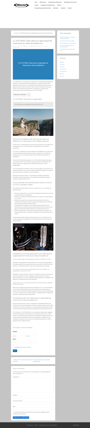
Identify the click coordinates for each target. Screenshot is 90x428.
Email (14, 339)
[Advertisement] (45, 19)
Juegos (36, 5)
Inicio (36, 2)
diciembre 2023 (63, 69)
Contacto (36, 425)
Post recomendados (53, 425)
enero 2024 (62, 66)
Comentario (16, 377)
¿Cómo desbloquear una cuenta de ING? (68, 43)
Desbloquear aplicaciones (55, 2)
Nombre (14, 336)
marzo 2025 (62, 64)
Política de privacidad (43, 425)
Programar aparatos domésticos (43, 8)
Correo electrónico (17, 400)
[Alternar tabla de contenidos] (28, 95)
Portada (16, 33)
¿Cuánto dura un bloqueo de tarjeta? (67, 40)
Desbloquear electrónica (70, 2)
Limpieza (63, 8)
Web (14, 406)
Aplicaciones (43, 2)
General (70, 8)
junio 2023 (62, 76)
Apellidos (27, 336)
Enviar (15, 350)
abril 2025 (62, 62)
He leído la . (23, 347)
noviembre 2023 (63, 71)
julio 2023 (61, 73)
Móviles (59, 5)
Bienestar (55, 8)
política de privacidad (25, 347)
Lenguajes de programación (48, 5)
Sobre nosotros (30, 425)
